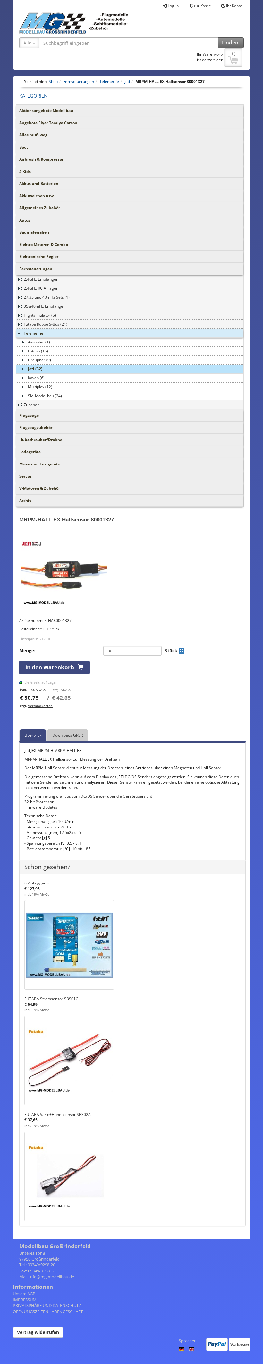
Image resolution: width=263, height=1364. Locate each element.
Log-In (173, 6)
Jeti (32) (35, 369)
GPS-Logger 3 (36, 883)
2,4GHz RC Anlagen (41, 288)
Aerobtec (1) (39, 342)
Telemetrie (33, 333)
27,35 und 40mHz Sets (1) (47, 297)
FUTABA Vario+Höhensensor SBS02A (57, 1114)
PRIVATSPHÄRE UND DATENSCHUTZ (47, 1305)
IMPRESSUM (25, 1300)
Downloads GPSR (67, 735)
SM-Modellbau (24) (45, 396)
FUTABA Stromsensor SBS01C (51, 999)
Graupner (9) (39, 360)
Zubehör (31, 405)
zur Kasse (202, 6)
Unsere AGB (24, 1293)
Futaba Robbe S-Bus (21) (45, 324)
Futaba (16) (38, 351)
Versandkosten (40, 705)
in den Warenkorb (51, 667)
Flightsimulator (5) (40, 315)
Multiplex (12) (40, 387)
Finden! (231, 42)
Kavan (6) (36, 378)
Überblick (32, 735)
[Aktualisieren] (181, 651)
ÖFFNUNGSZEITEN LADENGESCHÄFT (48, 1311)
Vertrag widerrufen (38, 1332)
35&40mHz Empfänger (44, 306)
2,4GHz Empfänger (41, 279)
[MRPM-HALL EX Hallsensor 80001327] (132, 573)
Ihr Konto (233, 6)
